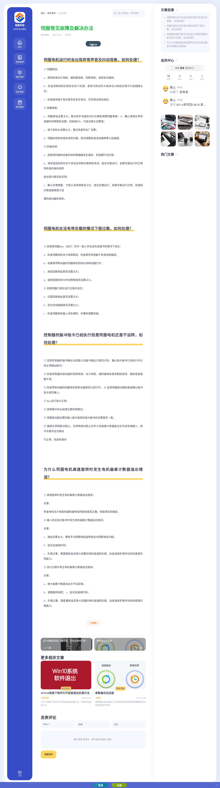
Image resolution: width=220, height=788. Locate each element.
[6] (202, 138)
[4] (168, 138)
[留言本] (185, 122)
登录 (182, 68)
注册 (109, 739)
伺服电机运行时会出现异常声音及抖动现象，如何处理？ (187, 19)
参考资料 (51, 13)
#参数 (98, 698)
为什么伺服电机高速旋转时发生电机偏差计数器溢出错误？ (187, 44)
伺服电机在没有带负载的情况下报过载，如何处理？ (186, 28)
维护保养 (20, 77)
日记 (191, 79)
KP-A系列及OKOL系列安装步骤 (197, 104)
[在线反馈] (168, 122)
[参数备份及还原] (120, 675)
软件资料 (20, 92)
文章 (168, 79)
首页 (20, 47)
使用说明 (20, 62)
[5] (185, 138)
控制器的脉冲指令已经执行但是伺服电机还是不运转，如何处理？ (187, 36)
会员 (202, 79)
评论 (179, 79)
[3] (202, 122)
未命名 (183, 92)
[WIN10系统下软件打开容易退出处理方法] (66, 675)
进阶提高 (20, 107)
